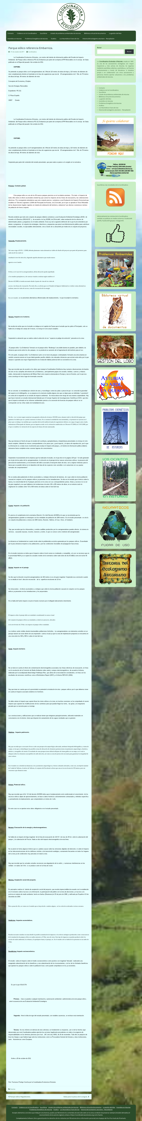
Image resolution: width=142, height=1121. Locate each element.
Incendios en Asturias (15, 39)
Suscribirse (43, 33)
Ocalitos (53, 39)
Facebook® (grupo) (108, 221)
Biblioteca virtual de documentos (95, 33)
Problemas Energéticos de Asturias (36, 39)
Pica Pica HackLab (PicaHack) (116, 1118)
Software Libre (32, 1118)
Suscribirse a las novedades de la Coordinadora (112, 185)
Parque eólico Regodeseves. (20, 1097)
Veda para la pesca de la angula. (75, 1097)
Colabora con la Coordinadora (27, 33)
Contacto (11, 33)
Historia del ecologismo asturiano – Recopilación (98, 39)
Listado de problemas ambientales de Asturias (65, 33)
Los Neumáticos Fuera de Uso (69, 39)
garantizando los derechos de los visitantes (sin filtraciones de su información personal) (67, 1118)
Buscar (99, 48)
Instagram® (120, 221)
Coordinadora (32, 52)
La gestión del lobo (115, 33)
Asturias (12, 1089)
